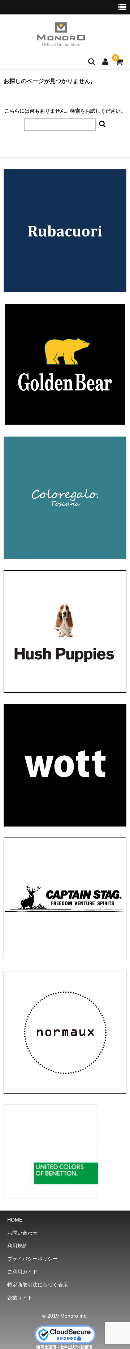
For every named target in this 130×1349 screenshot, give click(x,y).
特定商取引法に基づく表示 (37, 1285)
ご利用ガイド (22, 1272)
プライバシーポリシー (32, 1259)
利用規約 (17, 1246)
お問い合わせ (22, 1233)
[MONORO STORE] (60, 41)
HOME (14, 1220)
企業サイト (19, 1298)
